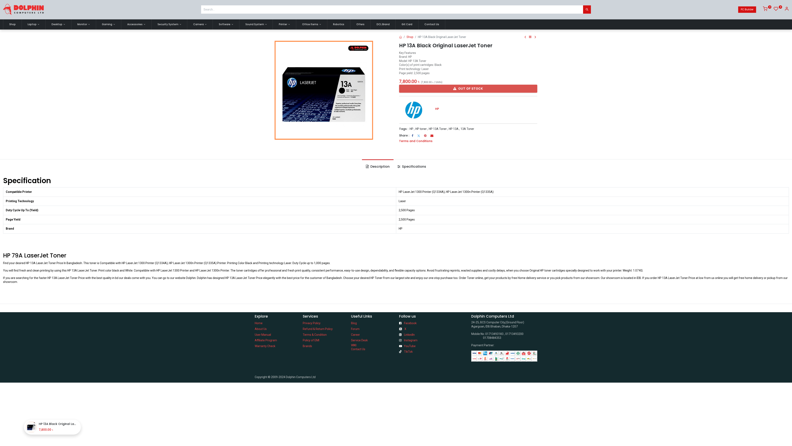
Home (259, 323)
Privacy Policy (312, 323)
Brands (307, 346)
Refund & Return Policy (318, 329)
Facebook (410, 323)
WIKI (353, 345)
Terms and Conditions (416, 141)
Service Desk (359, 340)
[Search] (587, 9)
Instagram (410, 340)
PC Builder (747, 9)
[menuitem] (12, 24)
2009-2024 (278, 377)
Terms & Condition (315, 334)
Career (355, 334)
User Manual (263, 334)
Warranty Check (265, 346)
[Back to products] (530, 37)
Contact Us (358, 349)
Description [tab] (380, 166)
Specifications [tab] (413, 166)
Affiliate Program (266, 340)
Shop (410, 37)
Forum (355, 329)
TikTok (408, 351)
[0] (767, 9)
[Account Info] (786, 9)
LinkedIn (409, 334)
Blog (354, 323)
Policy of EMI (311, 340)
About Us (261, 329)
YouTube (410, 346)
